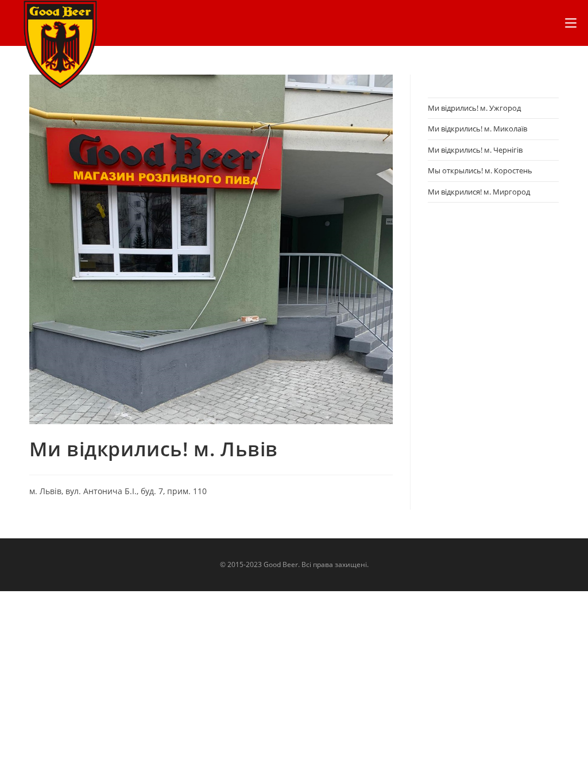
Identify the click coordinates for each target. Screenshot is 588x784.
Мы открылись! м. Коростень (480, 170)
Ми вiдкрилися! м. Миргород (479, 192)
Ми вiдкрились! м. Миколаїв (477, 128)
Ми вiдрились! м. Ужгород (474, 108)
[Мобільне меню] (571, 23)
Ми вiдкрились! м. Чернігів (475, 150)
